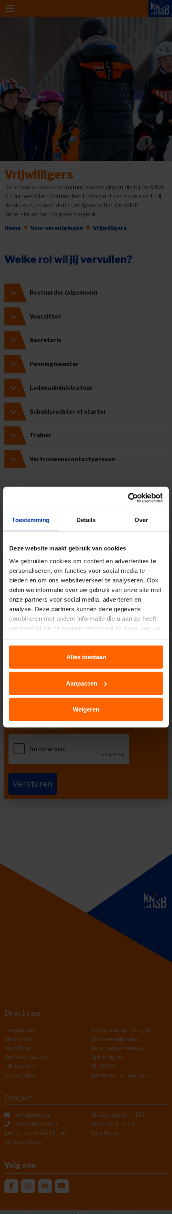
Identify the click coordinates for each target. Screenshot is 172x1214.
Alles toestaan (86, 657)
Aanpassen (81, 683)
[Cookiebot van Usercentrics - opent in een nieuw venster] (128, 497)
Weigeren (86, 709)
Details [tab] (86, 519)
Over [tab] (141, 519)
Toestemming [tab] (31, 519)
